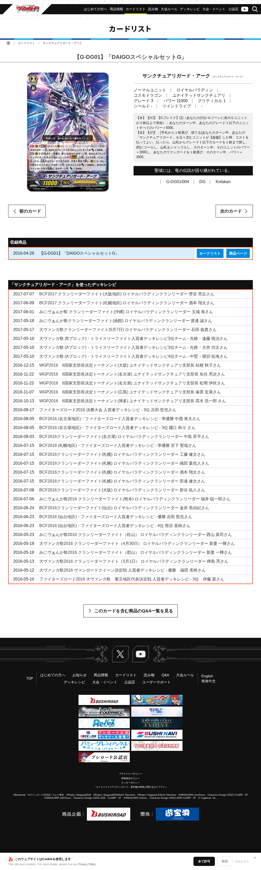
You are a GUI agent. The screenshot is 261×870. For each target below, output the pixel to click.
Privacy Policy (87, 864)
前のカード (30, 211)
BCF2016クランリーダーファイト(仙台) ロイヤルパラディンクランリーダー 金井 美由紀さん (124, 508)
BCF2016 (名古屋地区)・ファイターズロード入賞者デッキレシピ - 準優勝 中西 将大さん (119, 419)
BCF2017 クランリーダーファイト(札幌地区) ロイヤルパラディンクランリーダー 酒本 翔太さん (126, 303)
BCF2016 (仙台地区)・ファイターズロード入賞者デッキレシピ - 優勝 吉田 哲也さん (115, 517)
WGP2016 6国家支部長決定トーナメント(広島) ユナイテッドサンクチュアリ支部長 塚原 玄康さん (130, 392)
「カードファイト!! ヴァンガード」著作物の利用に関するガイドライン (130, 787)
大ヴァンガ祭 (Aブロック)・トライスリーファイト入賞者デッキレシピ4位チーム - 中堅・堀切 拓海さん (133, 356)
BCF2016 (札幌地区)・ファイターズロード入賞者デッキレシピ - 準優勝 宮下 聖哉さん (117, 445)
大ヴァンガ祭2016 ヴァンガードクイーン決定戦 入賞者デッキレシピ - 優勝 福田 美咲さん (122, 570)
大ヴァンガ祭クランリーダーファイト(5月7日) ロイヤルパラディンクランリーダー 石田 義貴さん (128, 329)
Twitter (120, 654)
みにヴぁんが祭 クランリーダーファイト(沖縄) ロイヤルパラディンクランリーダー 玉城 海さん (126, 312)
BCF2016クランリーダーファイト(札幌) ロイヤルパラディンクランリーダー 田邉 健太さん (122, 481)
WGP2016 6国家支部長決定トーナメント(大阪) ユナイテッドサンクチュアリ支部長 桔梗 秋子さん (130, 365)
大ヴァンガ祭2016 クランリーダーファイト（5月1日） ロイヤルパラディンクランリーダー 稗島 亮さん (133, 561)
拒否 (225, 861)
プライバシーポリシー (130, 773)
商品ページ (238, 253)
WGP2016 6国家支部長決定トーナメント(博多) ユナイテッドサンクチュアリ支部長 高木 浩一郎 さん (132, 401)
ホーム (8, 43)
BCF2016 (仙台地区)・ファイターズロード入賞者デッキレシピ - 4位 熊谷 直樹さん (114, 525)
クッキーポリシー (130, 782)
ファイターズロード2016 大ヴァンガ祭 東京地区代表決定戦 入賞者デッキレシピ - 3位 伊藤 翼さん (131, 579)
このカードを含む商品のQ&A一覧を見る (133, 611)
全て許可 (204, 861)
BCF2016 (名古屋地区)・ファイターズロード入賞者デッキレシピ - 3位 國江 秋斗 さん (117, 427)
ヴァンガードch (245, 9)
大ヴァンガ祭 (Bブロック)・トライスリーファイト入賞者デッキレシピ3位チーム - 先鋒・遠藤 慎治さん (133, 338)
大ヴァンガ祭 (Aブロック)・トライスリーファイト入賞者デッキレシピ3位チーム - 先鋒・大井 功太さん (133, 347)
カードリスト (26, 43)
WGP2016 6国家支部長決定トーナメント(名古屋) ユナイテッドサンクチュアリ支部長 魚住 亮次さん (132, 374)
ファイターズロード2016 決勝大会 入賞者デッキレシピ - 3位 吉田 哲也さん (107, 410)
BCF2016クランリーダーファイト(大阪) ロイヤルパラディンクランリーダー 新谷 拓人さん (122, 490)
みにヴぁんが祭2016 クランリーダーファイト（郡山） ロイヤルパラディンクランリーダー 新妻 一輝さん (135, 552)
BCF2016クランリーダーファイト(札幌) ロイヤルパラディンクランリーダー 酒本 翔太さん (122, 472)
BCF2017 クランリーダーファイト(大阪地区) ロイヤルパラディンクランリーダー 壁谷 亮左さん (126, 294)
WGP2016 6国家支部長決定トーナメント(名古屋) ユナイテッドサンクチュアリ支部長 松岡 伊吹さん (132, 383)
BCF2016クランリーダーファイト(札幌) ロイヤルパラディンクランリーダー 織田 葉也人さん (124, 463)
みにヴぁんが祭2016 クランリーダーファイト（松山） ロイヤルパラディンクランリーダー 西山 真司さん (135, 534)
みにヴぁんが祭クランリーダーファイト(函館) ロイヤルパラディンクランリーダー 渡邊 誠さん (125, 321)
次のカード (231, 211)
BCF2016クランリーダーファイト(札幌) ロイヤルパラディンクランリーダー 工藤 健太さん (122, 454)
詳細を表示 (242, 861)
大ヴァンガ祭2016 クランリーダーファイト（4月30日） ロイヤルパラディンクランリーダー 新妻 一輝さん (137, 543)
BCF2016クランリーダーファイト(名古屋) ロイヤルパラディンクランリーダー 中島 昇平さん (124, 436)
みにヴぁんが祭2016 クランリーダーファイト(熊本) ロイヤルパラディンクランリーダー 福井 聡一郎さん (134, 499)
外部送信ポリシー (130, 778)
